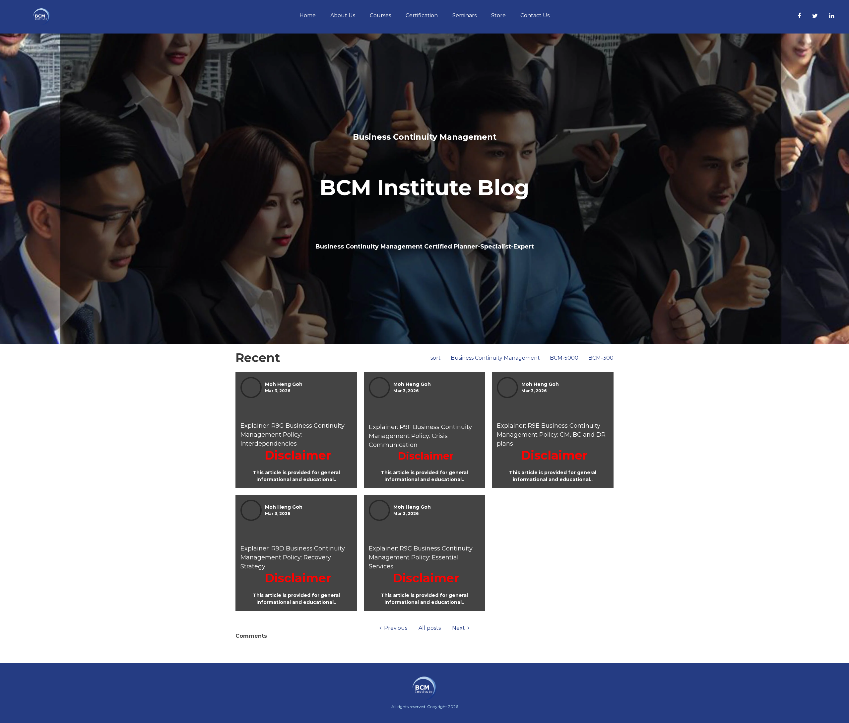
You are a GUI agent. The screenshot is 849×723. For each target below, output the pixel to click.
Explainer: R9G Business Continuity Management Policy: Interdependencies (292, 434)
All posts (430, 628)
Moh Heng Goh (283, 384)
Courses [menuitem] (380, 15)
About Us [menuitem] (342, 15)
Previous (394, 628)
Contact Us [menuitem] (535, 15)
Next (460, 628)
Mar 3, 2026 (277, 390)
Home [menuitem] (307, 15)
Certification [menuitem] (422, 15)
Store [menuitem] (498, 15)
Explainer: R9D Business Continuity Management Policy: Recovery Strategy (292, 557)
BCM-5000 (564, 358)
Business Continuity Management (495, 358)
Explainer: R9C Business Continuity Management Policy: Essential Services (421, 557)
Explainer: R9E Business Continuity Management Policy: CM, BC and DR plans (551, 434)
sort (435, 358)
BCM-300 (601, 358)
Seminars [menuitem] (464, 15)
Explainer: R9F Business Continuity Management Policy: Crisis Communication (420, 436)
